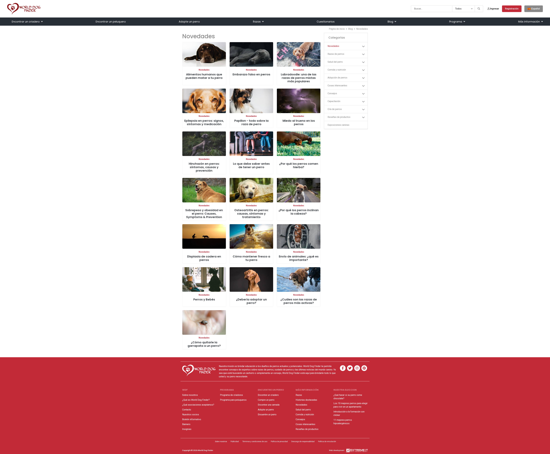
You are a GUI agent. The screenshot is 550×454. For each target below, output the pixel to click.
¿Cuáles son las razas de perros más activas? (298, 301)
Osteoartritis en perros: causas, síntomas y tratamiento (251, 213)
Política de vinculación (327, 442)
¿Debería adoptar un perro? (251, 301)
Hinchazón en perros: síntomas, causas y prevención (204, 167)
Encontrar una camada (268, 404)
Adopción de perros (337, 77)
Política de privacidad (279, 442)
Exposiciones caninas (338, 125)
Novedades (204, 70)
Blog (391, 21)
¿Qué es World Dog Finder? (196, 400)
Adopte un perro (189, 21)
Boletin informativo (191, 419)
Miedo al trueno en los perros (299, 122)
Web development (336, 450)
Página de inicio (337, 29)
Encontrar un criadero (26, 21)
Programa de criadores (231, 395)
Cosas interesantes (337, 85)
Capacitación (334, 101)
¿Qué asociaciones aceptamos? (198, 404)
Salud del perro (335, 61)
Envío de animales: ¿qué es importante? (299, 258)
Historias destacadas (306, 400)
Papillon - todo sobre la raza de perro (251, 122)
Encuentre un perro (267, 414)
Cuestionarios (326, 21)
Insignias (186, 429)
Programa (456, 21)
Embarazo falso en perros (251, 74)
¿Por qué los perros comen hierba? (298, 165)
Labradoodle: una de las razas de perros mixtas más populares (298, 77)
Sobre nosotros (190, 395)
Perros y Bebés (204, 299)
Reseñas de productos (339, 117)
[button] (363, 46)
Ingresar (494, 8)
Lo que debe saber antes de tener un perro (251, 165)
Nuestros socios (190, 414)
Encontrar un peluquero (111, 21)
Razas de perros (336, 54)
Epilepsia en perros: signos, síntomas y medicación (204, 122)
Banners (186, 424)
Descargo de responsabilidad (303, 442)
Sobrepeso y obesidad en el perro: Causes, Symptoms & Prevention (204, 213)
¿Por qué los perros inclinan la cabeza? (299, 212)
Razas (257, 21)
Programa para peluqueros (233, 400)
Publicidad (235, 442)
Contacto (186, 409)
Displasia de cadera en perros (204, 258)
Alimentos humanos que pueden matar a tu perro (204, 76)
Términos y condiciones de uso (254, 442)
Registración (511, 8)
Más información (529, 21)
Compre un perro (266, 400)
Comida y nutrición (337, 69)
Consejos (332, 93)
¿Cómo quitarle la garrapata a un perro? (204, 344)
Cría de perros (335, 109)
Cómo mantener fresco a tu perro (251, 258)
